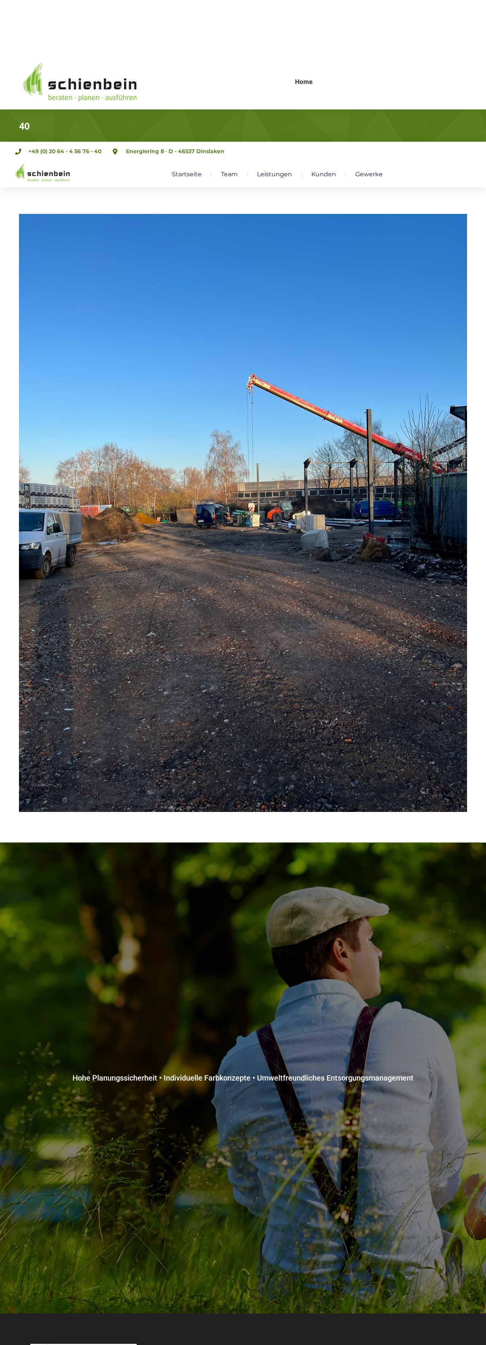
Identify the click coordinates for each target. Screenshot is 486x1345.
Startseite (187, 174)
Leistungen (274, 174)
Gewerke (369, 174)
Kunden (323, 174)
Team (229, 174)
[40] (243, 513)
